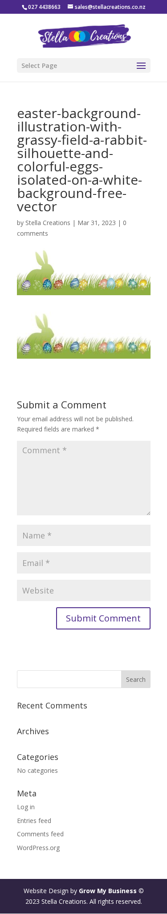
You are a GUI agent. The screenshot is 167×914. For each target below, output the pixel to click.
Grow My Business (108, 890)
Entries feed (34, 820)
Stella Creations (47, 222)
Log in (26, 807)
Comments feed (40, 834)
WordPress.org (38, 847)
